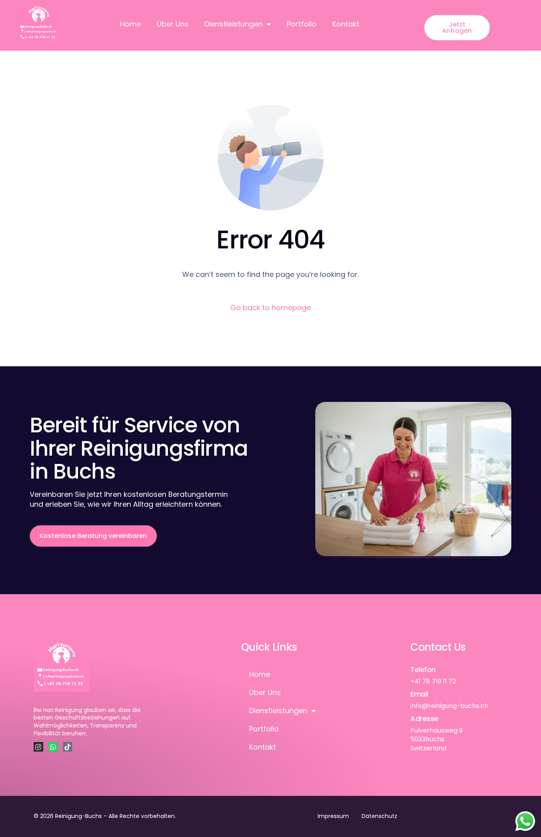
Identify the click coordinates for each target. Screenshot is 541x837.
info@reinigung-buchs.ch (449, 705)
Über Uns (173, 24)
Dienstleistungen (233, 24)
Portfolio (301, 24)
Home (130, 24)
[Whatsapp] (53, 747)
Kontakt (345, 24)
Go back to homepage (270, 307)
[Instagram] (38, 747)
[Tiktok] (67, 747)
